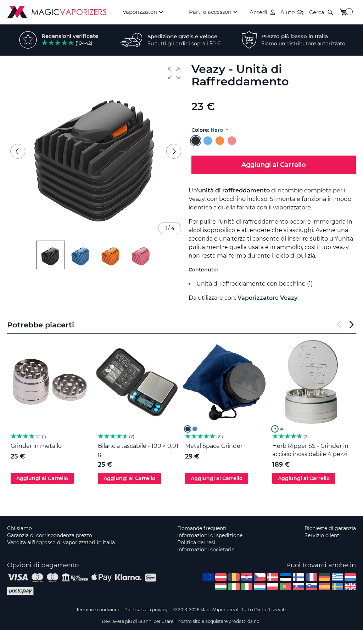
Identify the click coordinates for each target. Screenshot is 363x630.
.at (221, 577)
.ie (234, 586)
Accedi (258, 12)
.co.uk (350, 586)
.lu (260, 586)
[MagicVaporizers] (56, 12)
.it (246, 586)
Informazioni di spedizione (209, 535)
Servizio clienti (323, 535)
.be (234, 577)
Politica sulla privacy (146, 609)
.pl (272, 586)
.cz (260, 577)
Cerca (316, 12)
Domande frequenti (202, 528)
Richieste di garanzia (330, 528)
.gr (337, 577)
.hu (221, 586)
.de (324, 577)
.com (208, 577)
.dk (272, 577)
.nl (350, 577)
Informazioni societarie (205, 549)
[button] (173, 73)
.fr (311, 577)
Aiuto (287, 12)
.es (324, 586)
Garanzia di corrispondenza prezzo (49, 535)
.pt (285, 586)
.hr (246, 577)
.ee (285, 577)
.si (311, 586)
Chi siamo (19, 528)
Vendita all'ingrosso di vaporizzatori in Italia (61, 542)
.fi (298, 577)
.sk (298, 586)
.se (337, 586)
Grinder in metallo (36, 446)
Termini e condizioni (97, 609)
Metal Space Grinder (213, 446)
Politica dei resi (196, 542)
